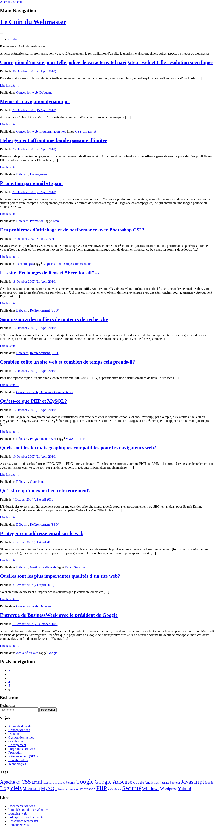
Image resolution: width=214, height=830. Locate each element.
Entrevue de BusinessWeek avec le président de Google (59, 615)
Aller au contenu (11, 2)
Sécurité (79, 567)
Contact (13, 39)
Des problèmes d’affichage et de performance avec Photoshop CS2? (72, 229)
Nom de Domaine (68, 789)
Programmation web (52, 131)
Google (52, 653)
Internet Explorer (170, 782)
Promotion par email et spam (31, 183)
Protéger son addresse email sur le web (41, 533)
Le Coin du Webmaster (33, 22)
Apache (7, 782)
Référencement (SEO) (44, 310)
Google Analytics (146, 782)
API (18, 782)
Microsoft (31, 788)
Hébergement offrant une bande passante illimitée (53, 140)
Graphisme (37, 481)
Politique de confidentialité (25, 817)
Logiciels (49, 264)
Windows (150, 788)
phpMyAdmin (114, 789)
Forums (70, 782)
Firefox (59, 782)
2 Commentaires (81, 264)
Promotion (37, 221)
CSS (78, 131)
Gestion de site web (43, 567)
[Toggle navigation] (1, 33)
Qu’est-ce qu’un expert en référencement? (45, 490)
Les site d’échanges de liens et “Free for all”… (49, 272)
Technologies (25, 264)
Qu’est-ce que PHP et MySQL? (33, 401)
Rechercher (7, 705)
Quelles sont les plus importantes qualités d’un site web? (60, 576)
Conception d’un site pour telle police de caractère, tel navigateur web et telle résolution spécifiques (106, 62)
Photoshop (63, 264)
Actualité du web (27, 653)
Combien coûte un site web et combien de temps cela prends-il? (67, 362)
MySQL (71, 439)
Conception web (27, 92)
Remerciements (18, 824)
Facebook (47, 783)
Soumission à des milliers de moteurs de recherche (54, 319)
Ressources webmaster (23, 821)
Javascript (89, 131)
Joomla (209, 782)
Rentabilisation (18, 760)
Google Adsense (113, 782)
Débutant (45, 92)
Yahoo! (184, 788)
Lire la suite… (9, 85)
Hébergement (39, 174)
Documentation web (21, 806)
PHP (81, 439)
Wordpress (168, 789)
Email (56, 221)
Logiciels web (17, 813)
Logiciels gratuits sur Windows (28, 809)
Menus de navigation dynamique (35, 101)
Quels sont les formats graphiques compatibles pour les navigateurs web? (78, 447)
